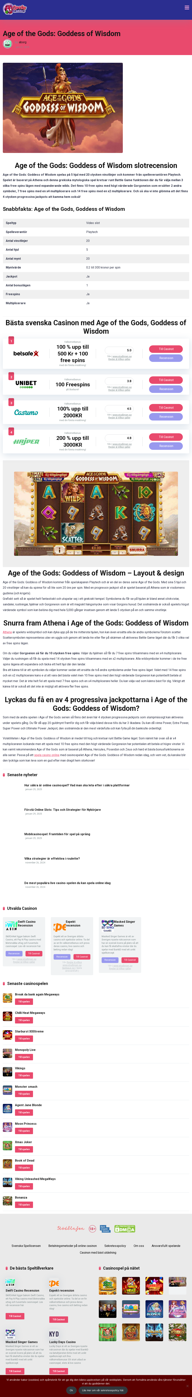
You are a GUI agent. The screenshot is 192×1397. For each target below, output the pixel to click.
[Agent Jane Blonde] (7, 1112)
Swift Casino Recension (27, 923)
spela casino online (46, 755)
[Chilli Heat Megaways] (7, 1020)
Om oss (139, 1245)
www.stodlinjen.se (122, 356)
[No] (187, 1386)
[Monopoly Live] (7, 1057)
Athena (7, 632)
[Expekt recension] (60, 931)
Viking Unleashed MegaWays (35, 1179)
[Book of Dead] (7, 1167)
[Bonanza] (7, 1204)
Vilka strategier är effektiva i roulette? (52, 858)
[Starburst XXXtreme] (7, 1038)
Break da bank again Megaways (37, 994)
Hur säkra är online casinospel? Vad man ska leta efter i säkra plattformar (77, 785)
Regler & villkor (74, 962)
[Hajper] (26, 446)
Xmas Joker (23, 1142)
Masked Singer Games (22, 1342)
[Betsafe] (26, 358)
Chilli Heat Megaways (30, 1013)
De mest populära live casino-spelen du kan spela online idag (67, 883)
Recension (166, 358)
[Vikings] (7, 1075)
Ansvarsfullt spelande (166, 1245)
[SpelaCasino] (15, 9)
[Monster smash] (7, 1094)
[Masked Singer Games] (108, 931)
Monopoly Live (25, 1050)
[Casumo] (26, 416)
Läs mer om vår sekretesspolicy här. (103, 1390)
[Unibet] (26, 389)
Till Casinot (166, 349)
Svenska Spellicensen (26, 1245)
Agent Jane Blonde (28, 1105)
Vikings (20, 1068)
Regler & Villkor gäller (119, 359)
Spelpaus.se (68, 968)
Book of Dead (24, 1160)
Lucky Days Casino (62, 1342)
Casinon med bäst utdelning (98, 1252)
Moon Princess (26, 1123)
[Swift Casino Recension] (12, 931)
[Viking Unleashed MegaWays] (7, 1186)
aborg (22, 42)
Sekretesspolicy (115, 1245)
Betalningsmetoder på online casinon (72, 1245)
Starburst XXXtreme (29, 1031)
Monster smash (26, 1086)
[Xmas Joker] (7, 1149)
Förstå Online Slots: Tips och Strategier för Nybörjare (62, 810)
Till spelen (24, 1001)
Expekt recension (73, 923)
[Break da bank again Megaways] (7, 1001)
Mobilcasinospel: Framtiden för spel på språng (57, 834)
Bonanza (21, 1197)
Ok (71, 1390)
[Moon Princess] (7, 1131)
